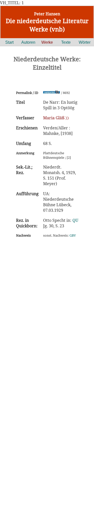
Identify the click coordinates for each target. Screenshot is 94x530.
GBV (72, 235)
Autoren (28, 42)
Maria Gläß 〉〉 (56, 118)
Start (9, 42)
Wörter (84, 42)
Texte (66, 42)
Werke (47, 42)
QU (75, 220)
